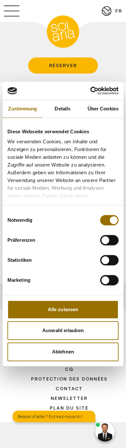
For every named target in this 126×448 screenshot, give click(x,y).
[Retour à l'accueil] (63, 31)
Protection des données (69, 379)
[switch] (109, 240)
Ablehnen (63, 351)
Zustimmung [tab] (22, 108)
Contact (69, 388)
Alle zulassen (63, 309)
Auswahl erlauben (63, 330)
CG (69, 369)
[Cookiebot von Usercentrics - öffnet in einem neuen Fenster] (91, 91)
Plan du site (69, 408)
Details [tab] (62, 108)
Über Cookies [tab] (103, 108)
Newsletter (69, 398)
